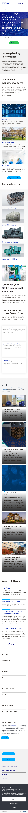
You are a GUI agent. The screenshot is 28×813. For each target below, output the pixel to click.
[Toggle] (25, 3)
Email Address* (6, 660)
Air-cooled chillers (8, 208)
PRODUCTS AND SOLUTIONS (9, 766)
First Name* (5, 649)
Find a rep (8, 759)
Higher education (8, 142)
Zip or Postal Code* (8, 688)
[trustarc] (24, 812)
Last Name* (5, 654)
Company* (5, 671)
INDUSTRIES (5, 774)
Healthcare (6, 166)
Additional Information (9, 711)
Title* (3, 677)
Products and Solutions (8, 37)
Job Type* (4, 694)
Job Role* (4, 700)
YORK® (3, 9)
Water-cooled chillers (9, 259)
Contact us (20, 3)
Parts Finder (6, 588)
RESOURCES (5, 779)
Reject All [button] (14, 807)
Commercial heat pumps (10, 242)
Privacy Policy (4, 811)
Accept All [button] (14, 799)
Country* (5, 683)
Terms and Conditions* (9, 722)
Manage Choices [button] (14, 803)
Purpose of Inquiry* (8, 705)
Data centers (6, 119)
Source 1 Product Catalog (11, 601)
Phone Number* (6, 666)
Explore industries (14, 178)
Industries (4, 40)
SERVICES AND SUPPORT (8, 770)
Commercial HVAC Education (12, 628)
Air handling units (8, 225)
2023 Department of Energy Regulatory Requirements (12, 612)
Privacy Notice (13, 725)
